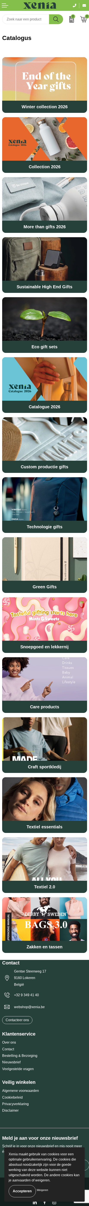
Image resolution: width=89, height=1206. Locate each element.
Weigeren (42, 1190)
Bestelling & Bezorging (19, 1056)
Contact (8, 1049)
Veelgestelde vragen (18, 1069)
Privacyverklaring (15, 1104)
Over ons (9, 1042)
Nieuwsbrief (11, 1062)
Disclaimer (10, 1110)
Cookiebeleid (12, 1097)
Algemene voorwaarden (20, 1091)
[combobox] (25, 19)
